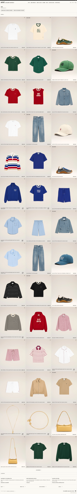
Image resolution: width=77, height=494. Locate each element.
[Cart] (75, 2)
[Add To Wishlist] (24, 18)
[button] (69, 491)
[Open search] (70, 2)
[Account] (72, 2)
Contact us (28, 482)
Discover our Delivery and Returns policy (58, 482)
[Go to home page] (8, 2)
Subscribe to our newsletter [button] (5, 482)
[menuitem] (29, 2)
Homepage (3, 473)
